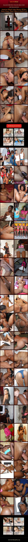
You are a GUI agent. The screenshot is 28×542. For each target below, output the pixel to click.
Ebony (14, 2)
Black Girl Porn (19, 5)
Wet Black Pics (14, 7)
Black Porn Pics (8, 5)
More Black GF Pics (14, 126)
